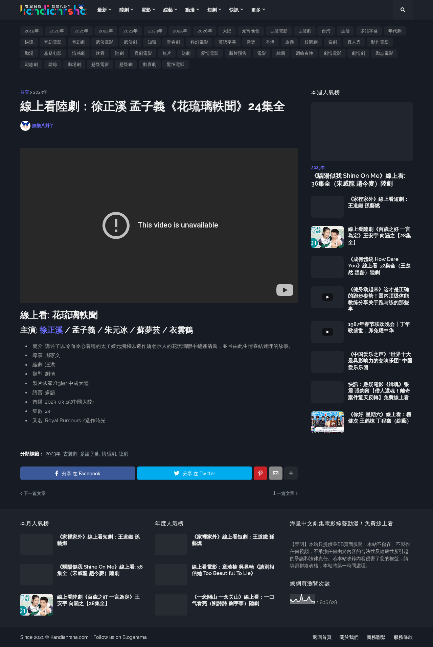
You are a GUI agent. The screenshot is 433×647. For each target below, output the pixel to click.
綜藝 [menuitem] (168, 10)
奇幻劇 (78, 42)
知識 (151, 42)
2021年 (81, 30)
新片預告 (238, 53)
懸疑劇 (126, 64)
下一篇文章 (35, 493)
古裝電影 (279, 30)
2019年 (32, 30)
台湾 (326, 30)
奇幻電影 (53, 42)
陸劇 (119, 53)
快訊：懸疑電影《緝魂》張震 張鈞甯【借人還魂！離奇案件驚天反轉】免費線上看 (379, 391)
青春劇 (173, 42)
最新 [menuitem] (102, 10)
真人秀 (354, 42)
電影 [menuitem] (146, 10)
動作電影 (380, 42)
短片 (166, 53)
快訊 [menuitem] (234, 10)
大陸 (227, 30)
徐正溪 (51, 329)
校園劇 (311, 42)
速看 (100, 53)
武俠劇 (130, 42)
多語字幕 (369, 30)
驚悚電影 (175, 64)
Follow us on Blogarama (120, 637)
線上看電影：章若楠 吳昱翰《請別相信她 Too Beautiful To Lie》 (233, 570)
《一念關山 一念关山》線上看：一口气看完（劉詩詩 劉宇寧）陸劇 (233, 600)
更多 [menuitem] (256, 10)
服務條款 (403, 637)
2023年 (130, 30)
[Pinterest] (260, 473)
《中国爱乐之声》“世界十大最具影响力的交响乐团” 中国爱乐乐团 (380, 360)
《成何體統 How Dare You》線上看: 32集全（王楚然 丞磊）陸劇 (379, 265)
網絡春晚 (304, 53)
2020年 (56, 30)
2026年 (205, 30)
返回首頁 (322, 637)
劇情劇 (358, 53)
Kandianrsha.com (69, 637)
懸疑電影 (100, 64)
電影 (261, 53)
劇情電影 (332, 53)
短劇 (186, 53)
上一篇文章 (283, 493)
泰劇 (332, 42)
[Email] (275, 473)
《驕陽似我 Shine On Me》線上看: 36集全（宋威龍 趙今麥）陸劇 (358, 179)
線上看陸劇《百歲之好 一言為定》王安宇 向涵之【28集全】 (379, 235)
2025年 (180, 30)
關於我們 (349, 637)
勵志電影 (384, 53)
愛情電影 (210, 53)
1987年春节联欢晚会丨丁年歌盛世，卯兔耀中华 (379, 327)
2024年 (155, 30)
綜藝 (280, 53)
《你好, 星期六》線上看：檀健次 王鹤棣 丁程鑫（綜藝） (380, 417)
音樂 (251, 42)
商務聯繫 (376, 637)
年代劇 (395, 30)
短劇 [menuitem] (212, 10)
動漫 (29, 53)
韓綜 (52, 64)
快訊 (29, 42)
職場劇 (74, 64)
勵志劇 (31, 64)
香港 (270, 42)
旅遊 (289, 42)
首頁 (24, 92)
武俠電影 (104, 42)
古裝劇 (304, 30)
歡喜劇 (149, 64)
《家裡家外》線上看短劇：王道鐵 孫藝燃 (378, 202)
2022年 (106, 30)
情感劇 (78, 53)
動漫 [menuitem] (190, 10)
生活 (345, 30)
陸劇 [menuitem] (124, 10)
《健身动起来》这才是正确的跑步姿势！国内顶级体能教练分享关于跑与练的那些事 (378, 299)
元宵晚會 (250, 30)
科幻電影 (199, 42)
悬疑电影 (53, 53)
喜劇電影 (143, 53)
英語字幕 (227, 42)
